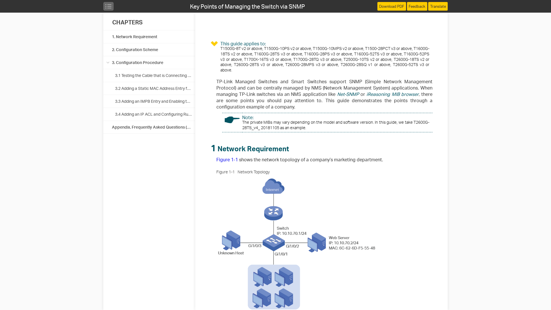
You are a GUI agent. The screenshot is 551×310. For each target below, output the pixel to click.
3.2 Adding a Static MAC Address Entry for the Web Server (167, 88)
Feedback (417, 6)
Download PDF (391, 6)
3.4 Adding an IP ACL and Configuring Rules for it (159, 114)
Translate (438, 6)
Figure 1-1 (227, 159)
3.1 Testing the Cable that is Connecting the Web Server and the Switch (179, 75)
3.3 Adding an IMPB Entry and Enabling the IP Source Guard (168, 101)
